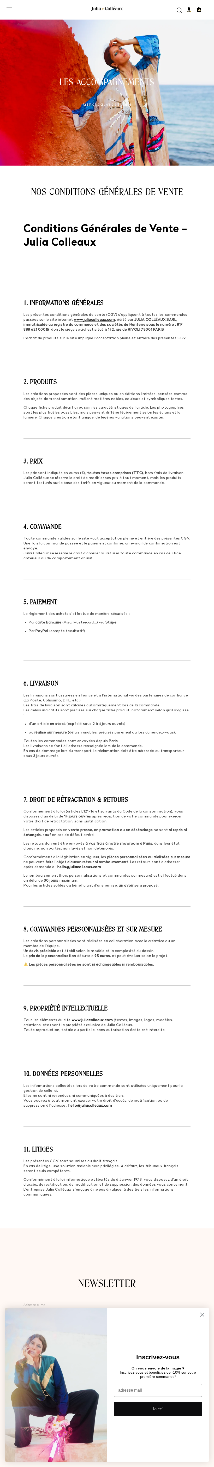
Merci (158, 1409)
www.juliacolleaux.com (94, 320)
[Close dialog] (202, 1314)
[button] (9, 10)
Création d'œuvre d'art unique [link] (107, 104)
